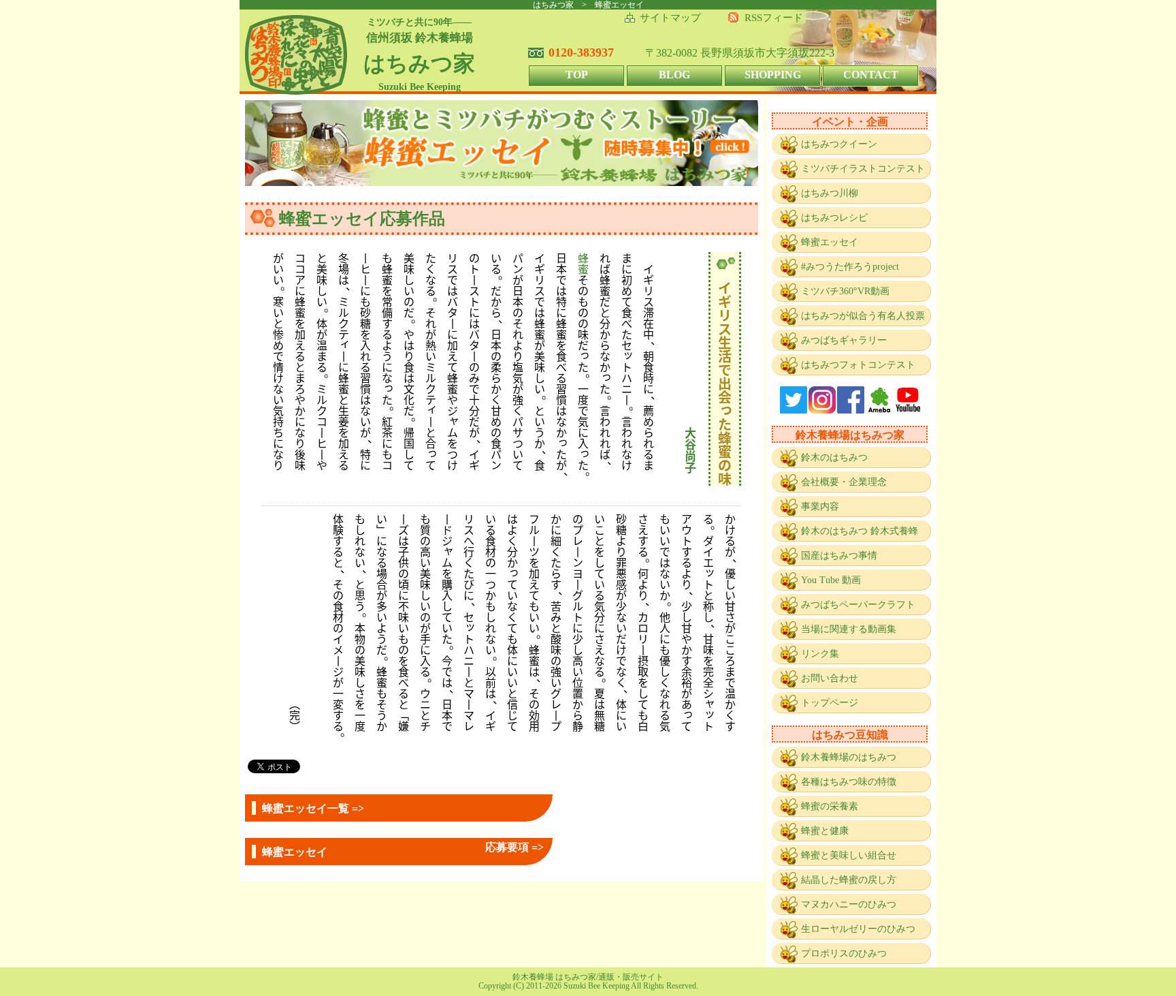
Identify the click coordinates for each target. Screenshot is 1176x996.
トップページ (829, 703)
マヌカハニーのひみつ (848, 904)
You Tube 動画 (831, 580)
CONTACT (870, 74)
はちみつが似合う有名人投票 (863, 316)
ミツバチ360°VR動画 (845, 291)
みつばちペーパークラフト (858, 605)
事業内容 (820, 506)
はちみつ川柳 (829, 193)
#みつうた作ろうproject (850, 267)
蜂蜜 (583, 263)
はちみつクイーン (839, 144)
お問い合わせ (829, 678)
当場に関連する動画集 (848, 629)
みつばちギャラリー (844, 340)
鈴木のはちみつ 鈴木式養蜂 (859, 531)
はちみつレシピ (834, 218)
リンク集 (820, 654)
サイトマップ (670, 17)
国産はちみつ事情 (839, 555)
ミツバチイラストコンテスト (863, 169)
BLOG (674, 74)
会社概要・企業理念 (844, 482)
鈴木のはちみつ (834, 457)
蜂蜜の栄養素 (829, 806)
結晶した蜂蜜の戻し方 (848, 880)
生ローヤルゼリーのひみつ (858, 929)
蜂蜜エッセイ (829, 242)
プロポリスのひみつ (844, 953)
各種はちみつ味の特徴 (848, 782)
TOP (577, 74)
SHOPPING (773, 74)
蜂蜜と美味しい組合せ (848, 855)
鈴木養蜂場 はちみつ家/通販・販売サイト (588, 977)
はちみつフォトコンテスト (858, 365)
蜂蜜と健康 (825, 831)
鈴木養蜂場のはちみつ (848, 757)
